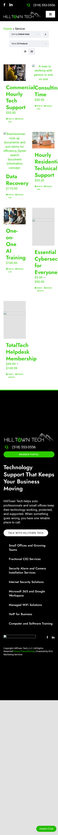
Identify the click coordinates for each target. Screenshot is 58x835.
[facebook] (4, 4)
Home (8, 29)
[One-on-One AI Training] (15, 216)
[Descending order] (46, 34)
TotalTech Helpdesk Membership (21, 351)
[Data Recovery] (15, 151)
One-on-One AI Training (16, 244)
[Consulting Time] (43, 72)
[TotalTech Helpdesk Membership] (15, 320)
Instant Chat (46, 828)
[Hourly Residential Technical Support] (43, 140)
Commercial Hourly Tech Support (20, 97)
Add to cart (11, 120)
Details (20, 119)
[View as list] (32, 51)
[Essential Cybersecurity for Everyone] (43, 227)
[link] (44, 5)
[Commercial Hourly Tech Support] (15, 72)
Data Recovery (17, 180)
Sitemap (31, 651)
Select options (40, 289)
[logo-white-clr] (22, 12)
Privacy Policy (20, 651)
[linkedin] (11, 4)
